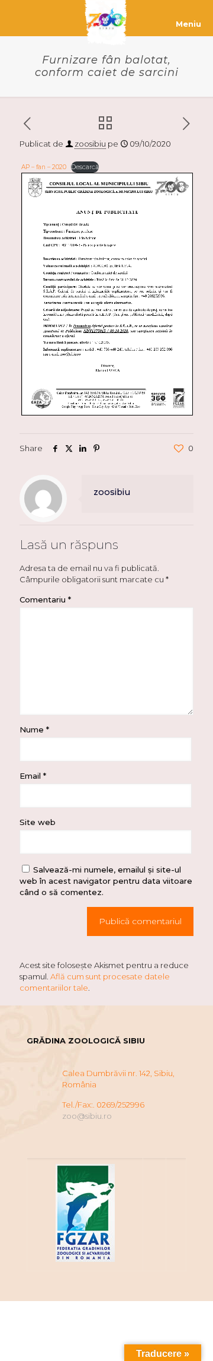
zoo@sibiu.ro (87, 1116)
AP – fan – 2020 (43, 167)
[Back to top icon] (188, 1336)
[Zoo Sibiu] (106, 18)
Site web (38, 822)
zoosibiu (90, 143)
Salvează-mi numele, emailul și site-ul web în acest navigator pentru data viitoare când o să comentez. (106, 881)
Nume (34, 729)
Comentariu (45, 599)
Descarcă (85, 167)
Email (33, 776)
